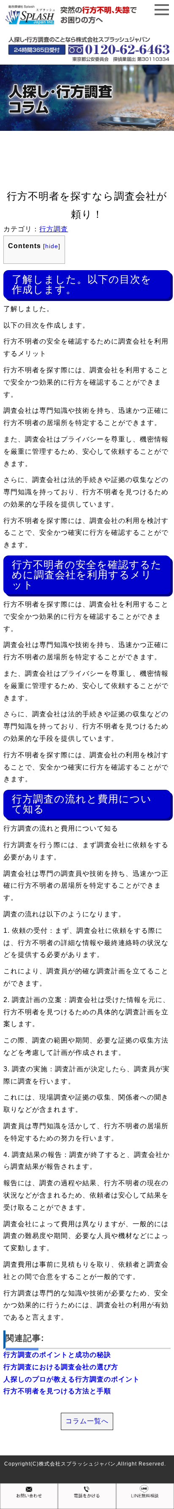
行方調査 (53, 229)
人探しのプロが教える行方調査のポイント (71, 1379)
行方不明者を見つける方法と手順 (57, 1391)
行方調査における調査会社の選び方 (60, 1367)
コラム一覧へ (87, 1421)
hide (51, 246)
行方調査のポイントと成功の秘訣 (57, 1354)
